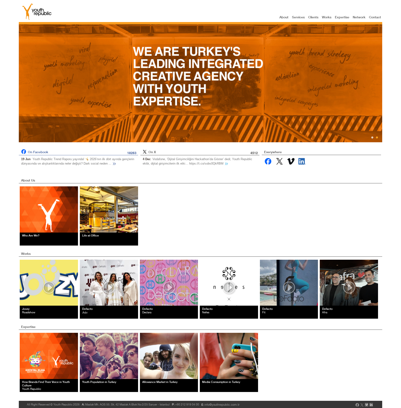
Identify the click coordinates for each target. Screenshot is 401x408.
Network (359, 17)
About (283, 17)
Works (326, 17)
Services (298, 17)
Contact (375, 17)
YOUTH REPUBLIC (37, 11)
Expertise (342, 17)
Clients (313, 17)
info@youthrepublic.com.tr (221, 404)
